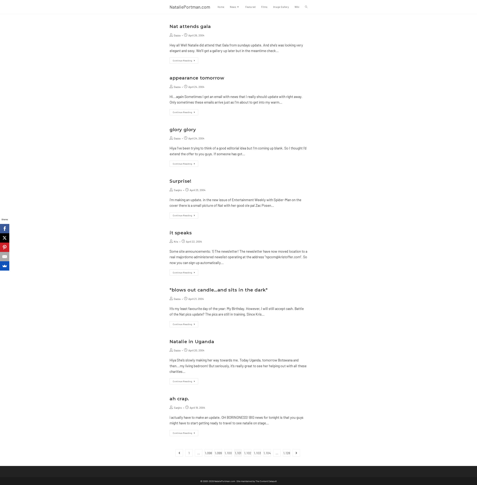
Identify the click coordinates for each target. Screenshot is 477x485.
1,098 (208, 453)
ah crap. (179, 398)
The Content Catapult (266, 481)
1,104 (267, 453)
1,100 (228, 453)
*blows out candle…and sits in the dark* (219, 290)
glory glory (183, 129)
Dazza (177, 35)
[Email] (4, 256)
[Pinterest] (4, 247)
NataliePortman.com (190, 7)
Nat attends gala (190, 26)
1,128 (286, 453)
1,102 (247, 453)
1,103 (257, 453)
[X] (4, 238)
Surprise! (180, 181)
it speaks (181, 233)
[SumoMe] (4, 266)
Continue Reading (185, 61)
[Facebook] (4, 228)
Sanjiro (178, 190)
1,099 (218, 453)
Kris (176, 241)
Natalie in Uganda (192, 341)
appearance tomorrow (197, 78)
